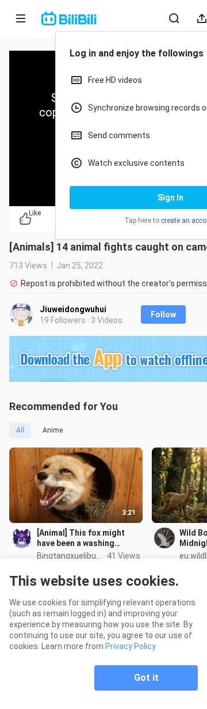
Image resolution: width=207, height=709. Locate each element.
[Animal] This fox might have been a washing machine (81, 538)
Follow (163, 314)
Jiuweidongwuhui (73, 309)
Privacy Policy (130, 646)
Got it (146, 677)
